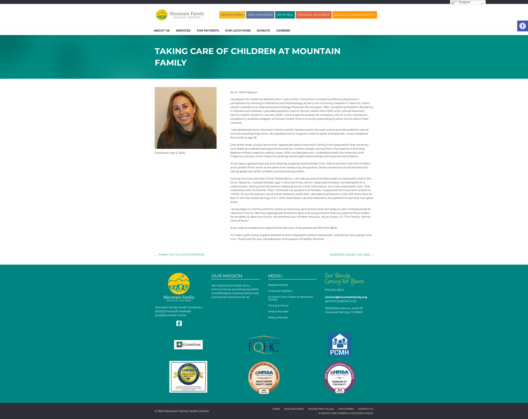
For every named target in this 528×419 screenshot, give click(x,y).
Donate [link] (263, 30)
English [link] (464, 2)
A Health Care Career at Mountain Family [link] (290, 298)
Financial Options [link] (280, 291)
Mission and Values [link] (321, 409)
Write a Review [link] (278, 317)
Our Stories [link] (346, 409)
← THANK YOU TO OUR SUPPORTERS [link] (179, 254)
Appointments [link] (278, 285)
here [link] (233, 239)
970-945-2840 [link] (334, 289)
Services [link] (183, 30)
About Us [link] (162, 30)
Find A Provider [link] (278, 311)
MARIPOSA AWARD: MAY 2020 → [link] (351, 254)
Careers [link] (283, 30)
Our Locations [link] (238, 30)
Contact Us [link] (365, 409)
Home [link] (276, 409)
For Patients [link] (208, 30)
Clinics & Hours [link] (278, 305)
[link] (522, 26)
